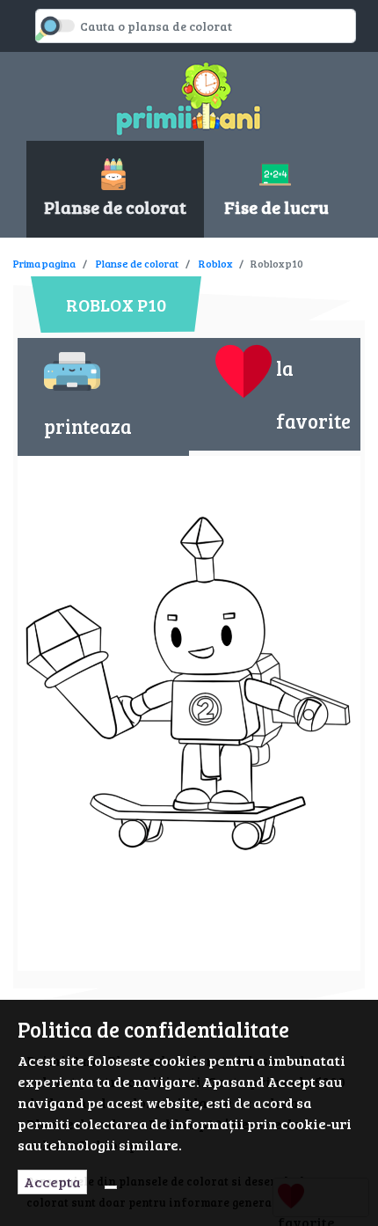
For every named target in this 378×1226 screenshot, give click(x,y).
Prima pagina (44, 263)
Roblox (215, 263)
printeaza (88, 426)
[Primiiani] (189, 96)
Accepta (52, 1181)
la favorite (313, 394)
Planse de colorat (137, 263)
